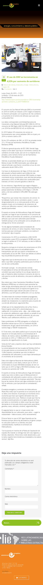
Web (6, 504)
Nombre (7, 489)
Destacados (19, 85)
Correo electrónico (11, 496)
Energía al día (5, 87)
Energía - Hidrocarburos (31, 85)
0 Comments (8, 89)
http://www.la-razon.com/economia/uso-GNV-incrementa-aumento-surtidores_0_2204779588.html (21, 101)
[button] (39, 5)
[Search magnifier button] (38, 522)
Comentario (9, 469)
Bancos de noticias (9, 85)
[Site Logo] (11, 5)
